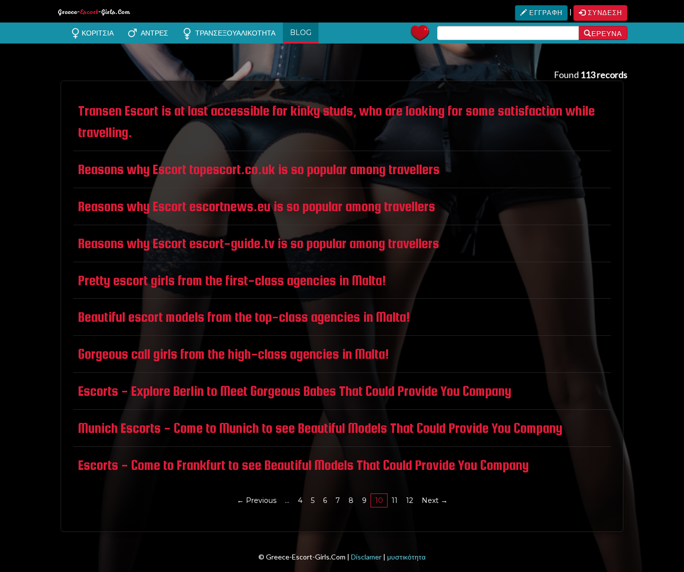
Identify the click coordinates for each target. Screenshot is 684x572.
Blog (300, 32)
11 (395, 500)
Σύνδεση (604, 13)
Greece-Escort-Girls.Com (94, 14)
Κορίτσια (97, 33)
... (287, 500)
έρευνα (606, 33)
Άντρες (152, 33)
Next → (435, 500)
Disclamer (366, 556)
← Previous (256, 500)
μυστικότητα (406, 556)
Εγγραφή (544, 13)
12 (409, 500)
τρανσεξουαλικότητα (233, 33)
